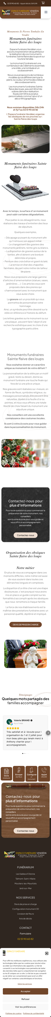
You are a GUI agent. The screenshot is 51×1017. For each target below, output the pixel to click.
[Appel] (44, 770)
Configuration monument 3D (25, 909)
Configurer (32, 774)
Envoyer (18, 774)
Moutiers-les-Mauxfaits (26, 883)
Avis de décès (25, 918)
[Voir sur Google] (9, 722)
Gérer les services (25, 984)
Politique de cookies (14, 1013)
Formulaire (25, 933)
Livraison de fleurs (25, 913)
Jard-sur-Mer (25, 888)
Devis (6, 776)
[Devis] (6, 771)
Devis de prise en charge (25, 904)
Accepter (25, 991)
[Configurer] (31, 770)
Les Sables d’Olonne (25, 874)
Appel (44, 774)
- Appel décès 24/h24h (22, 3)
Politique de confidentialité (33, 1013)
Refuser (26, 999)
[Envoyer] (19, 770)
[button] (46, 953)
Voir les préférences (25, 1007)
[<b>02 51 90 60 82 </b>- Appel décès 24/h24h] (5, 3)
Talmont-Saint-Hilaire (25, 878)
